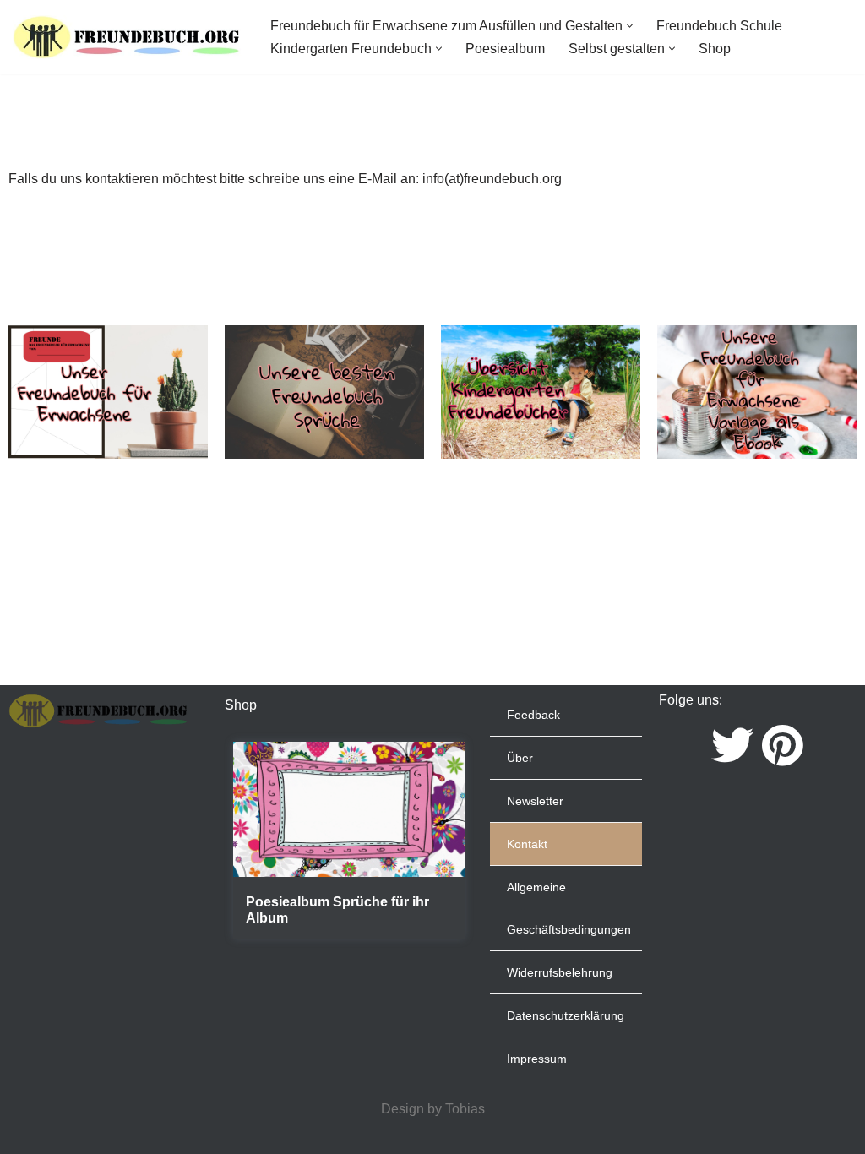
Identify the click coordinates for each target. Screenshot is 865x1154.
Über (520, 758)
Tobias (465, 1109)
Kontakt (527, 844)
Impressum (537, 1058)
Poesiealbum (505, 48)
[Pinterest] (782, 745)
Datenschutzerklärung (565, 1015)
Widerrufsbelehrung (559, 972)
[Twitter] (732, 745)
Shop (715, 48)
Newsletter (535, 801)
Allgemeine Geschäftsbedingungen (569, 908)
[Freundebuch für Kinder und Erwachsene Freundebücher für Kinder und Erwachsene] (127, 37)
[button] (630, 26)
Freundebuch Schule (719, 26)
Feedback (533, 714)
